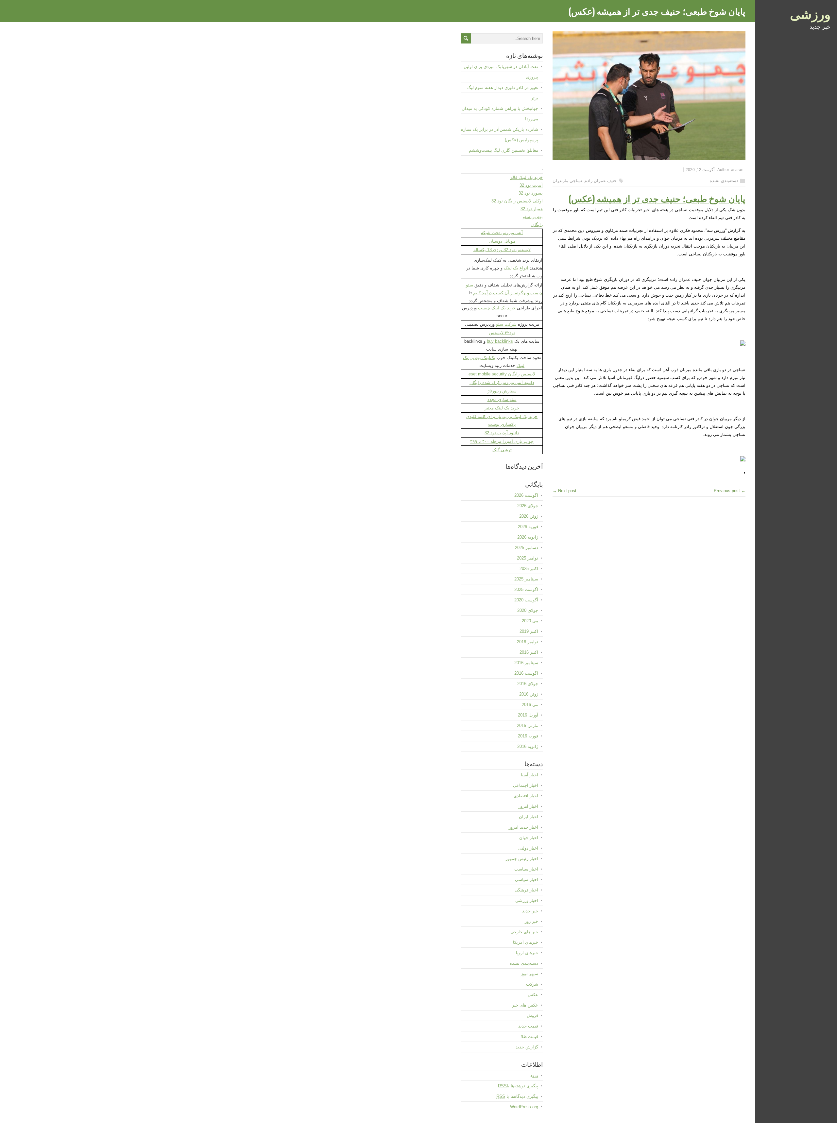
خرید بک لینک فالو (526, 177)
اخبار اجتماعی (525, 785)
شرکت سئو (506, 324)
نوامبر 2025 (527, 558)
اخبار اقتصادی (526, 795)
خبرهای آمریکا (525, 942)
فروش (532, 1015)
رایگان (537, 224)
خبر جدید (530, 910)
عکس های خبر (525, 1005)
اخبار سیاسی (526, 879)
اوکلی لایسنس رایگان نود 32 (517, 201)
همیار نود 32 (532, 208)
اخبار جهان (528, 837)
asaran (737, 169)
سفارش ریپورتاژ (502, 391)
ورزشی (810, 13)
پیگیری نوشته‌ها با (518, 1085)
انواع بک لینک (516, 268)
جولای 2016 (527, 683)
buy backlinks (500, 341)
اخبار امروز (528, 806)
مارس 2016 (527, 725)
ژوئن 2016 (528, 694)
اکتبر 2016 (529, 652)
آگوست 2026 (526, 495)
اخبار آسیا (529, 774)
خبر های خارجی (524, 931)
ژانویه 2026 (527, 537)
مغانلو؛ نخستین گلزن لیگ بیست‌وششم (503, 150)
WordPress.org (524, 1106)
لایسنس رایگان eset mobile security (502, 373)
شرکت (532, 984)
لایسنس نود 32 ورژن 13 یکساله (502, 249)
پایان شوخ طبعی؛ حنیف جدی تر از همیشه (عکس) (657, 198)
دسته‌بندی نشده (724, 180)
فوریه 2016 (528, 736)
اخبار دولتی (528, 848)
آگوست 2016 (526, 673)
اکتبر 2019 (529, 631)
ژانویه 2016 (527, 746)
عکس (533, 994)
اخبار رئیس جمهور (521, 858)
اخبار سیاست (526, 869)
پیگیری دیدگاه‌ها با (517, 1096)
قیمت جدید (528, 1026)
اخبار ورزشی (526, 900)
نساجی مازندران (567, 180)
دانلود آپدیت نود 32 (502, 432)
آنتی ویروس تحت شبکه (502, 232)
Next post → (564, 490)
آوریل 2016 (528, 715)
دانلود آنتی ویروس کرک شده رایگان (502, 382)
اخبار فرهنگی (526, 890)
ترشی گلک (502, 449)
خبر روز (531, 921)
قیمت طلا (529, 1036)
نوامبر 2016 (527, 641)
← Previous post (729, 490)
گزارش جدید (527, 1047)
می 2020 (530, 620)
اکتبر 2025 (529, 568)
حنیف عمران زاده (601, 180)
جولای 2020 (527, 610)
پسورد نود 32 (531, 193)
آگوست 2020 (526, 599)
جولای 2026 (527, 505)
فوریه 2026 (528, 526)
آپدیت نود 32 (531, 185)
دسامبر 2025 (526, 547)
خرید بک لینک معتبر (502, 408)
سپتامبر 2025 (526, 579)
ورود (534, 1075)
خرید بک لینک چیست (497, 307)
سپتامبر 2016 (526, 662)
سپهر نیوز (529, 973)
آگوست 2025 (526, 589)
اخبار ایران (528, 816)
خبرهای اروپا (527, 952)
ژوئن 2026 (528, 516)
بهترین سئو (533, 216)
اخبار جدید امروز (523, 827)
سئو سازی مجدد (502, 399)
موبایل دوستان (502, 241)
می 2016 (530, 704)
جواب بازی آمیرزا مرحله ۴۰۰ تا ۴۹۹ (502, 441)
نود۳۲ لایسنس (502, 332)
